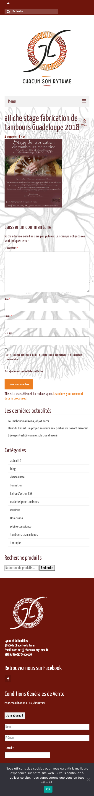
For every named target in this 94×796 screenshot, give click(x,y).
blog (13, 469)
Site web (9, 333)
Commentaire (11, 248)
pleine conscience (20, 526)
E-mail (8, 316)
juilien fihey (12, 137)
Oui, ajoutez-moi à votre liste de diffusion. (24, 371)
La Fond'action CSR (21, 493)
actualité (15, 460)
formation (16, 485)
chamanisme (17, 477)
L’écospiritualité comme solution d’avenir (33, 435)
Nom (7, 299)
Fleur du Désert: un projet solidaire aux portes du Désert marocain (48, 428)
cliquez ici (39, 703)
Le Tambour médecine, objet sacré (28, 421)
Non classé (16, 518)
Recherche (47, 568)
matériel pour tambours (24, 502)
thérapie (15, 543)
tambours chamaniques (24, 534)
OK (48, 789)
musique (15, 510)
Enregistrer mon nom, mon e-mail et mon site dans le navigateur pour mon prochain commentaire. (44, 357)
